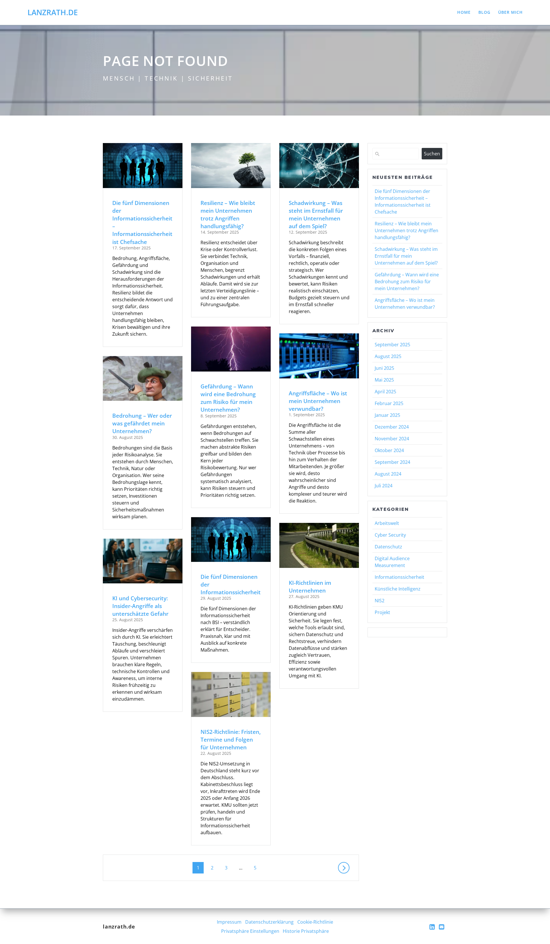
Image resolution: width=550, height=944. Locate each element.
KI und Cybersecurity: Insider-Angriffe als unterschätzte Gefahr (140, 605)
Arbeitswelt (387, 523)
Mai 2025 (384, 380)
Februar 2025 (389, 403)
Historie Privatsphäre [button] (306, 931)
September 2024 (392, 462)
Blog (484, 12)
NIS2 (379, 600)
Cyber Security (390, 535)
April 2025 (385, 391)
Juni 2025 (384, 368)
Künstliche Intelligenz (398, 589)
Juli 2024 (383, 485)
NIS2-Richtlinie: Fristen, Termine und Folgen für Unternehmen (231, 739)
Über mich (510, 12)
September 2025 (392, 344)
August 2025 (388, 356)
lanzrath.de (53, 12)
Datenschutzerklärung (269, 922)
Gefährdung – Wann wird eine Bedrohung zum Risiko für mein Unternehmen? (228, 398)
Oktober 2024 (389, 450)
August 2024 (388, 474)
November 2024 (392, 438)
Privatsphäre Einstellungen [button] (250, 931)
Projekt (382, 612)
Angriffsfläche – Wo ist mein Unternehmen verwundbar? (318, 401)
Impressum (229, 922)
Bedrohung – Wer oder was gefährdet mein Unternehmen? (142, 423)
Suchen (432, 154)
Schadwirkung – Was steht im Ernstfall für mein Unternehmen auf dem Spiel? (316, 214)
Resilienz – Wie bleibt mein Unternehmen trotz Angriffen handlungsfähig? (228, 214)
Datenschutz (388, 547)
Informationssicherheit (399, 577)
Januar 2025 (387, 415)
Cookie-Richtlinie (315, 922)
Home (464, 12)
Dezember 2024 (392, 427)
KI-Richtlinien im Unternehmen (310, 586)
